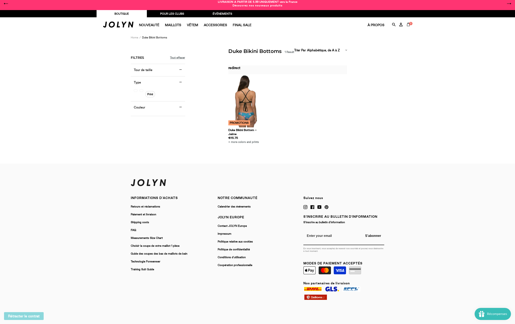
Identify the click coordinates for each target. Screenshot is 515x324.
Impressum (224, 233)
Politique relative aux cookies (235, 241)
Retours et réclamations (145, 206)
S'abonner (373, 235)
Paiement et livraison (143, 214)
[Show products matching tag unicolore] (136, 90)
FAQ (133, 230)
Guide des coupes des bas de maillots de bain (159, 253)
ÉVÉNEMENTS (222, 13)
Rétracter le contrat (24, 316)
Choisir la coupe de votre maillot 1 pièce (155, 245)
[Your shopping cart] (409, 29)
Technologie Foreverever (145, 261)
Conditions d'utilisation (232, 257)
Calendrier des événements (234, 206)
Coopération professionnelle (235, 265)
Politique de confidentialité (234, 249)
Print (150, 94)
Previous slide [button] (6, 4)
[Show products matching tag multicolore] (141, 90)
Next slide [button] (509, 4)
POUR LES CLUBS (172, 13)
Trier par (300, 50)
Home (134, 37)
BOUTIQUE (121, 13)
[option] (257, 3)
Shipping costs (140, 222)
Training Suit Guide (142, 269)
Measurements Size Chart (147, 237)
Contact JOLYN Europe (232, 225)
